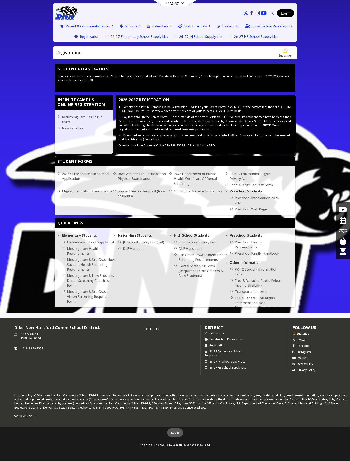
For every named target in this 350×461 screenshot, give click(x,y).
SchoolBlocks (181, 444)
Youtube (302, 358)
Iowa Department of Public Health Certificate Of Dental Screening (195, 178)
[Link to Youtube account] (264, 14)
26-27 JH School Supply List (227, 361)
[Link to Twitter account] (246, 14)
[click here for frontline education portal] (342, 251)
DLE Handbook (134, 248)
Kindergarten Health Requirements (83, 251)
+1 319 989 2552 (32, 348)
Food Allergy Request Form (251, 184)
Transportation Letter (252, 291)
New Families (72, 128)
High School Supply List (197, 242)
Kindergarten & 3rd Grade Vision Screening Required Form (88, 296)
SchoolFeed (202, 444)
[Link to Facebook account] (252, 14)
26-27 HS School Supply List (227, 367)
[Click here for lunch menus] (342, 241)
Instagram (304, 352)
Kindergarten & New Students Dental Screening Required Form (90, 280)
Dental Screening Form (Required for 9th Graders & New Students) (201, 271)
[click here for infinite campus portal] (343, 230)
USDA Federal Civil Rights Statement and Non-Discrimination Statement (255, 303)
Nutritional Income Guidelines (198, 191)
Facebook (303, 346)
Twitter (302, 339)
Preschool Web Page (251, 209)
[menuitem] (86, 25)
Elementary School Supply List (90, 242)
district (214, 327)
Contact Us (216, 333)
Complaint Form (24, 415)
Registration (217, 345)
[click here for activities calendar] (342, 220)
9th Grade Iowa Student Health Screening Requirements (203, 257)
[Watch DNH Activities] (342, 209)
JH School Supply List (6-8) (143, 242)
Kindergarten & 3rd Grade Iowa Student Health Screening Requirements (91, 264)
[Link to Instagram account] (258, 14)
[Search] (271, 13)
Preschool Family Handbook (257, 253)
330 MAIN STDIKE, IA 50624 (31, 336)
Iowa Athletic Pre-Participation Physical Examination (142, 176)
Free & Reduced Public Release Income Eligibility (259, 283)
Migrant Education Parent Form (87, 191)
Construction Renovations (226, 339)
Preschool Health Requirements (248, 244)
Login (175, 432)
